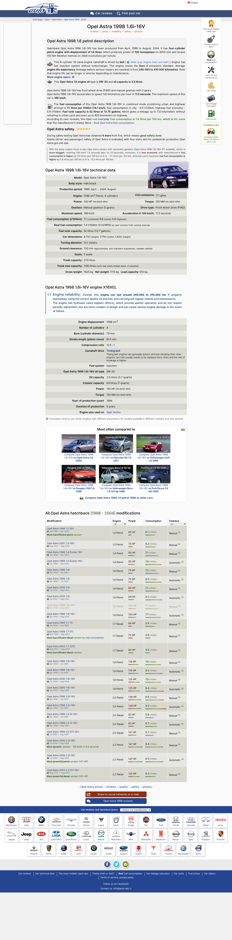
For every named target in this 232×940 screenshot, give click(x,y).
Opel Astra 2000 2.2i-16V (61, 740)
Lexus (86, 839)
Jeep (26, 839)
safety (127, 31)
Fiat (146, 825)
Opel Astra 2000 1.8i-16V (61, 678)
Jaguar (11, 839)
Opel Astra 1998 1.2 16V (60, 528)
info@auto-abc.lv (122, 888)
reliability (116, 31)
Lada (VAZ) (56, 839)
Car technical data (44, 873)
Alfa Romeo (11, 825)
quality (123, 786)
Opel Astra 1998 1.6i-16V (61, 605)
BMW (41, 825)
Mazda (101, 839)
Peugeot (206, 839)
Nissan (176, 839)
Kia (41, 839)
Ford (161, 825)
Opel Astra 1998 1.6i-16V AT (149, 149)
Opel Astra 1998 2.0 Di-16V (62, 714)
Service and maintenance (211, 76)
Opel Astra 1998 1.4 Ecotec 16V (64, 552)
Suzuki (138, 853)
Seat (78, 853)
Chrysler (71, 825)
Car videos (209, 873)
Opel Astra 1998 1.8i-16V (61, 661)
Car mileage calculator (211, 104)
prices (105, 31)
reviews (94, 31)
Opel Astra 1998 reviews (118, 801)
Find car (131, 13)
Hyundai (191, 825)
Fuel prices (211, 119)
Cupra (101, 825)
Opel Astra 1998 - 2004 (75, 19)
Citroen (86, 825)
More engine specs (59, 77)
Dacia (116, 825)
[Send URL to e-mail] (125, 864)
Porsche (221, 839)
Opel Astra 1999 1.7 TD (60, 622)
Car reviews (103, 13)
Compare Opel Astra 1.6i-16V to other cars (211, 139)
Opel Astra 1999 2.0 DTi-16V (63, 731)
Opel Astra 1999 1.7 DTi (60, 631)
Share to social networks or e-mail (118, 794)
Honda (176, 825)
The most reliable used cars (211, 30)
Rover (49, 853)
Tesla (153, 853)
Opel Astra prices (91, 786)
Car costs (211, 90)
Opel (47, 19)
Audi (26, 825)
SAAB (63, 853)
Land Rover (71, 839)
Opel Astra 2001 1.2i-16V (60, 543)
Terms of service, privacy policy (117, 877)
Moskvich (161, 839)
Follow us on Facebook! (116, 883)
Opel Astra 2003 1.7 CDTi (61, 646)
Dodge (131, 825)
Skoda (94, 853)
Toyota (168, 853)
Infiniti (206, 825)
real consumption (95, 637)
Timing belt (113, 350)
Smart (108, 853)
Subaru (123, 853)
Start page (38, 19)
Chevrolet (56, 825)
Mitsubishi (146, 839)
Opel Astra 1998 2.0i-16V (61, 696)
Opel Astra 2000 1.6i (58, 587)
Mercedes (116, 839)
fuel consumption (211, 61)
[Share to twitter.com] (116, 864)
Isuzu (220, 825)
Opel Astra (57, 19)
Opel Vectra (113, 412)
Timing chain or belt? (211, 45)
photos (138, 31)
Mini (131, 839)
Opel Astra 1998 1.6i (58, 569)
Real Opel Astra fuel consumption (114, 122)
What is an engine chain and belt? (150, 62)
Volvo (198, 853)
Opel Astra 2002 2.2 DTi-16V (63, 770)
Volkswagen (183, 853)
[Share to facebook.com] (106, 864)
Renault (34, 853)
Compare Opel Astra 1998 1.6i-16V (78, 457)
